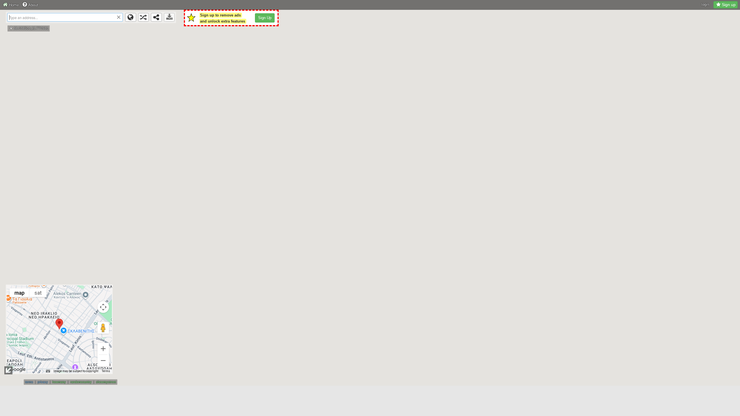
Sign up (729, 4)
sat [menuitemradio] (38, 293)
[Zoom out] (103, 360)
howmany (59, 382)
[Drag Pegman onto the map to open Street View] (103, 328)
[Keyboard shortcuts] (48, 371)
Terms (106, 371)
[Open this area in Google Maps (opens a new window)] (17, 369)
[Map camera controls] (103, 307)
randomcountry (81, 382)
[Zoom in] (103, 348)
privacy (43, 382)
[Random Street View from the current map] (143, 17)
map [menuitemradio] (19, 293)
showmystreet (106, 382)
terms (29, 382)
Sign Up (264, 18)
